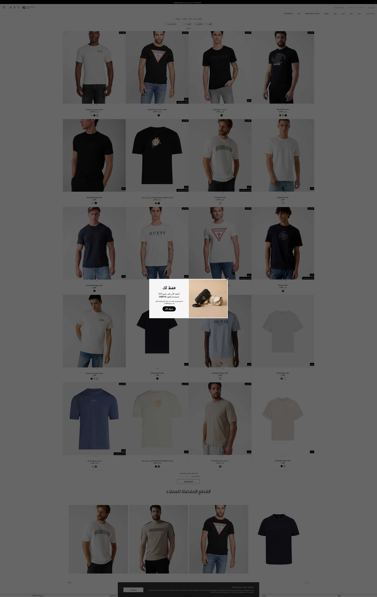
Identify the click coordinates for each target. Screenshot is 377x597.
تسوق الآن (169, 309)
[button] (227, 279)
